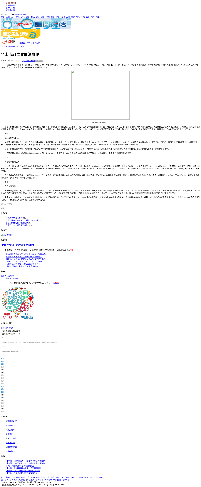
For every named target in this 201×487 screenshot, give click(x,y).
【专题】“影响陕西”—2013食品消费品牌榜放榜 (25, 461)
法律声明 (65, 480)
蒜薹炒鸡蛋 (10, 426)
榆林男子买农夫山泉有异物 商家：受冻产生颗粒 (26, 259)
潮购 (83, 17)
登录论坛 (18, 15)
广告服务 (31, 480)
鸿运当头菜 (10, 443)
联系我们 (57, 480)
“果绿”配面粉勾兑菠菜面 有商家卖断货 (22, 266)
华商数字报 (10, 5)
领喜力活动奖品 (7, 276)
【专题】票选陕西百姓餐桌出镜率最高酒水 (24, 468)
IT (77, 477)
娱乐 (23, 17)
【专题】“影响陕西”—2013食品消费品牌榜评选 (25, 463)
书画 (78, 17)
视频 (18, 17)
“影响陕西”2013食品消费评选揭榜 (17, 245)
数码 (33, 17)
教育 (53, 17)
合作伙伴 (39, 480)
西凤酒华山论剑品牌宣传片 (17, 225)
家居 (43, 17)
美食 (29, 43)
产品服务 (22, 480)
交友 (91, 477)
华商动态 (13, 480)
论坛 (13, 17)
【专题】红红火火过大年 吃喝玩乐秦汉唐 (23, 471)
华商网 (22, 43)
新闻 (8, 17)
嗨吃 (63, 17)
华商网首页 (10, 3)
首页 (3, 17)
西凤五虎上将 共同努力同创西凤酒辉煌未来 (24, 257)
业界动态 (36, 43)
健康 (58, 17)
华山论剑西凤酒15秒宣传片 (17, 223)
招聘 (86, 477)
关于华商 (4, 480)
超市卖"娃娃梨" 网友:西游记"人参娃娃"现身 (24, 261)
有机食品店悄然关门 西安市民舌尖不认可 (23, 264)
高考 (101, 477)
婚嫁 (68, 17)
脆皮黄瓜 (9, 434)
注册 (24, 15)
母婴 (88, 17)
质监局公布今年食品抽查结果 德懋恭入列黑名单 (26, 254)
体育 (28, 17)
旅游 (73, 17)
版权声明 (39, 61)
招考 (93, 17)
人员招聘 (48, 480)
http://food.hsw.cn (28, 61)
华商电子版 (10, 8)
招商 (98, 17)
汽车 (48, 17)
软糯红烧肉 (10, 451)
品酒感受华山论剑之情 (15, 218)
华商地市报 (10, 10)
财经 (38, 17)
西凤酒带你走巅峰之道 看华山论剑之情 (22, 220)
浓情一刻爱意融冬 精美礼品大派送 (20, 466)
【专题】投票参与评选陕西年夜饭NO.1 (22, 473)
